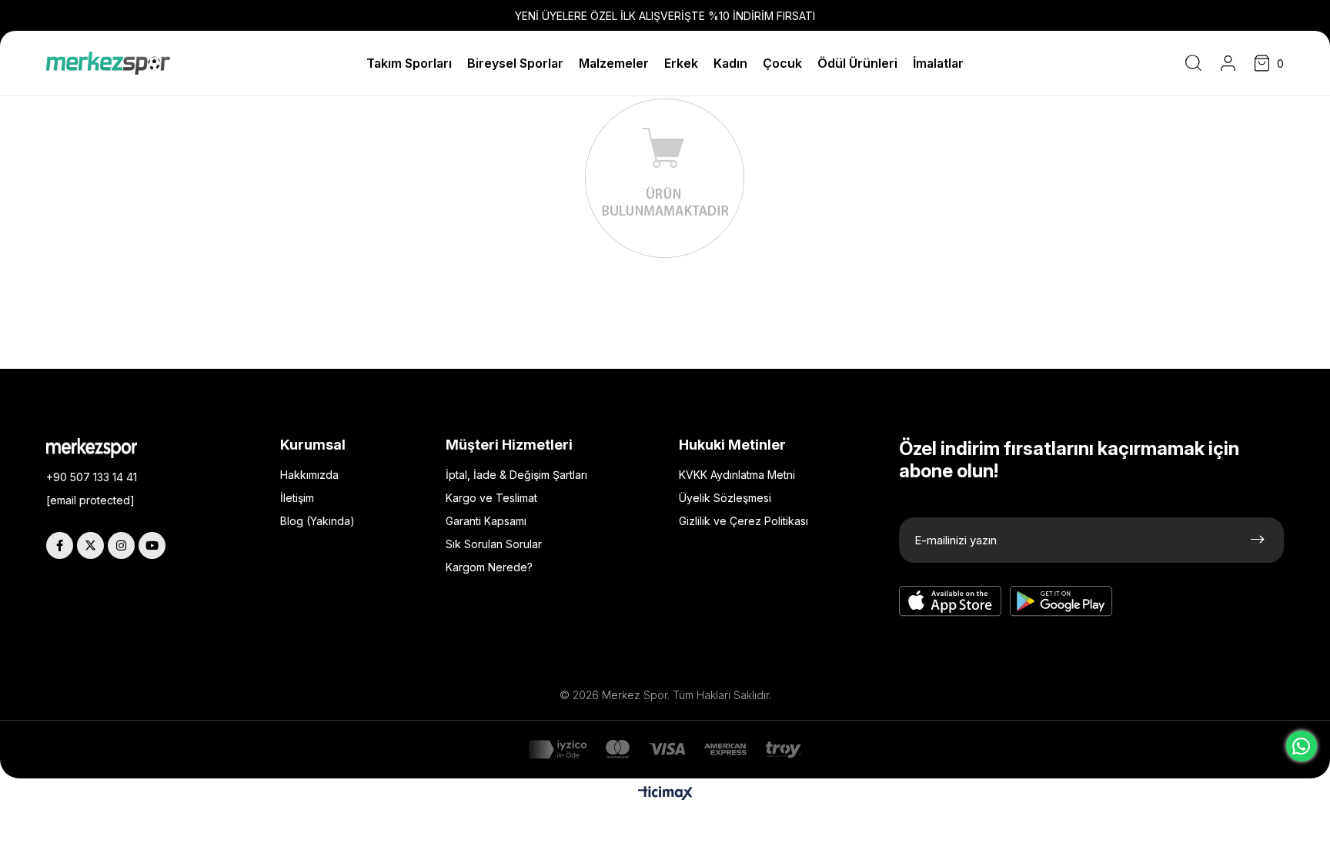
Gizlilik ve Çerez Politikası (743, 520)
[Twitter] (90, 545)
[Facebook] (59, 545)
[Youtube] (152, 545)
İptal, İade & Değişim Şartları (516, 474)
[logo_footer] (103, 448)
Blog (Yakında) (317, 520)
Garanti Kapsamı (486, 520)
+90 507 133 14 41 (91, 477)
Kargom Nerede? (489, 567)
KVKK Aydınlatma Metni (737, 474)
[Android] (1061, 601)
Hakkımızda (309, 474)
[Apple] (950, 601)
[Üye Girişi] (1228, 63)
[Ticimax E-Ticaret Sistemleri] (665, 794)
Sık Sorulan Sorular (494, 543)
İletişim (297, 497)
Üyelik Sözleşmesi (725, 497)
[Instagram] (121, 545)
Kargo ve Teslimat (491, 497)
